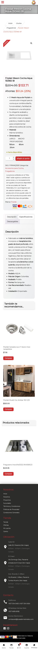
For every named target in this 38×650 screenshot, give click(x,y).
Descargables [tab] (12, 221)
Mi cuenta (6, 528)
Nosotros (6, 497)
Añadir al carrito (23, 159)
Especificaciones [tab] (25, 217)
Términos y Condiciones (11, 506)
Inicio (5, 494)
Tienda (5, 522)
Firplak (14, 202)
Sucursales (7, 503)
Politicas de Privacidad (11, 509)
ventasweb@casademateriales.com (21, 619)
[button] (31, 43)
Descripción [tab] (12, 217)
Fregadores (10, 171)
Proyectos (7, 500)
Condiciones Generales (11, 513)
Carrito (5, 531)
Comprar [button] (8, 358)
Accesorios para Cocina (14, 168)
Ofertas (6, 525)
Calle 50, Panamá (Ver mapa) (18, 545)
